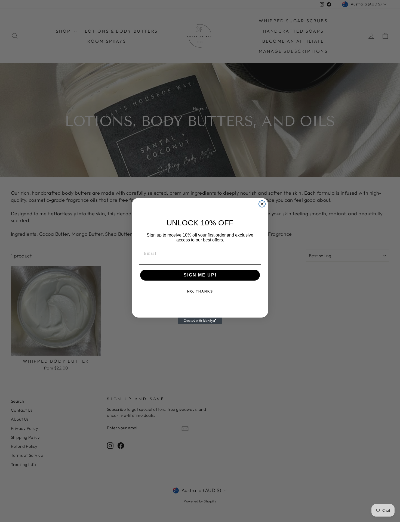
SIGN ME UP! (200, 275)
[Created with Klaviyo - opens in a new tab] (200, 321)
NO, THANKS (200, 291)
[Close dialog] (262, 204)
